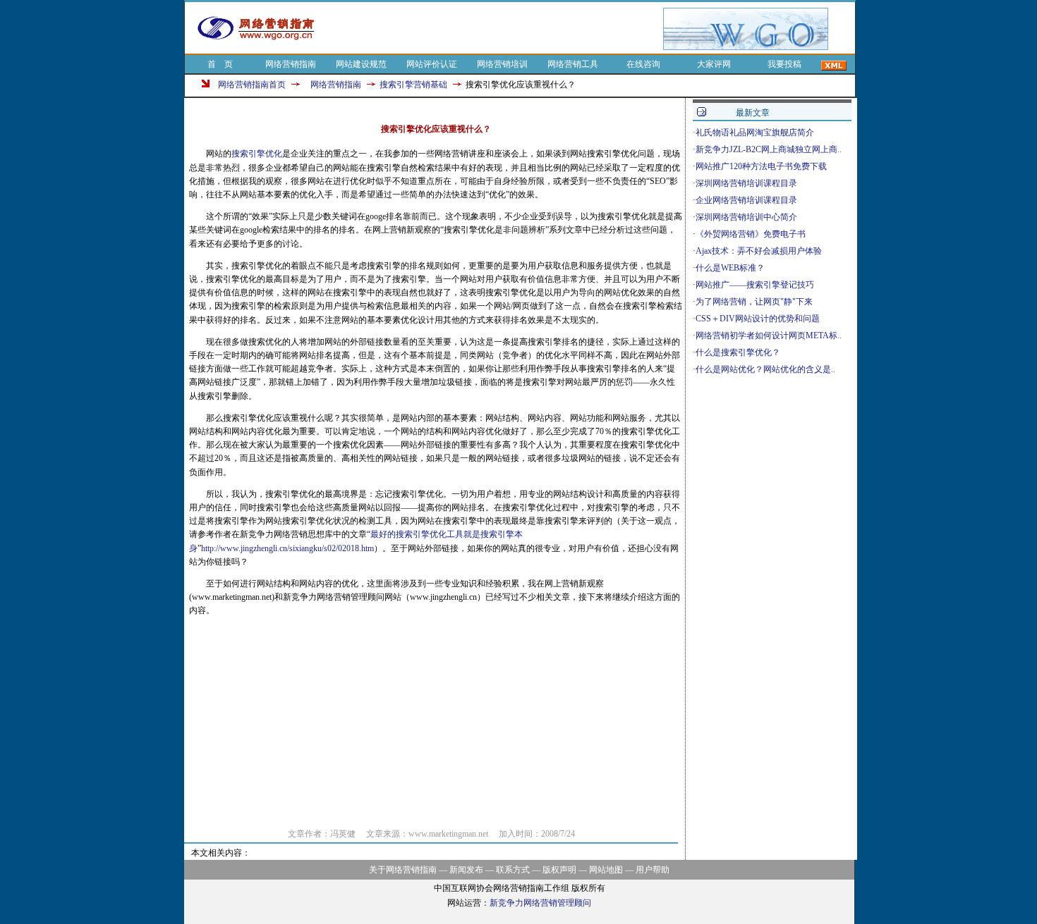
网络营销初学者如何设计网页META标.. (769, 335)
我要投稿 (784, 64)
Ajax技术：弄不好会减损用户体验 (759, 251)
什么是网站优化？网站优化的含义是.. (765, 369)
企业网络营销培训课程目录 (746, 200)
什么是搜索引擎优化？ (738, 352)
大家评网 (714, 64)
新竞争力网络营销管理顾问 (540, 903)
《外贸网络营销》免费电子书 (751, 234)
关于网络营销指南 (403, 870)
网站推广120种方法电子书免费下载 (761, 166)
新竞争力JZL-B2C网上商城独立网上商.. (769, 149)
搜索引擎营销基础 (413, 85)
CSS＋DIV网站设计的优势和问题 (758, 319)
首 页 (220, 64)
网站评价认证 (431, 64)
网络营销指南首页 (252, 85)
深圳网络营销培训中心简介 (746, 217)
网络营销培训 (502, 64)
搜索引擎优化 (256, 154)
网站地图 (606, 870)
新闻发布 (466, 870)
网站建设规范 (361, 64)
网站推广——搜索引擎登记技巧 (755, 285)
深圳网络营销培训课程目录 (746, 183)
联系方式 (513, 870)
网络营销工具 (572, 64)
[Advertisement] (496, 29)
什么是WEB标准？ (730, 268)
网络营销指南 (290, 64)
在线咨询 (643, 64)
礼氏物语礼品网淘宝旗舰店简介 (755, 132)
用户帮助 (652, 870)
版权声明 (559, 870)
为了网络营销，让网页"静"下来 (754, 302)
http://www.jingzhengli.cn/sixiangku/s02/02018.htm (287, 548)
